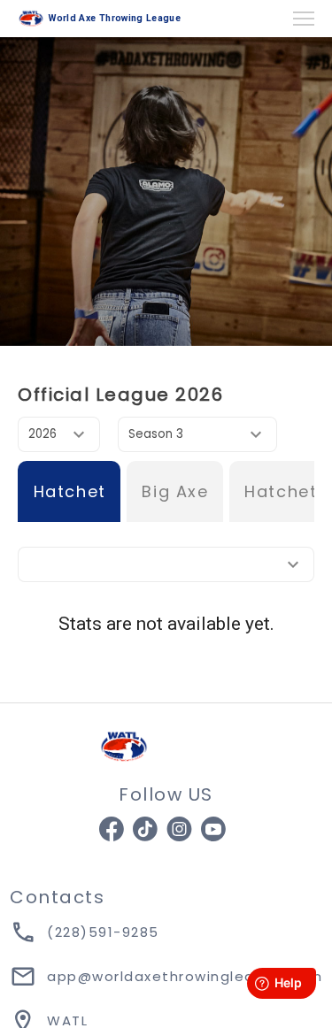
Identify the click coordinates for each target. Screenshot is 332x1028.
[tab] (69, 491)
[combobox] (59, 434)
